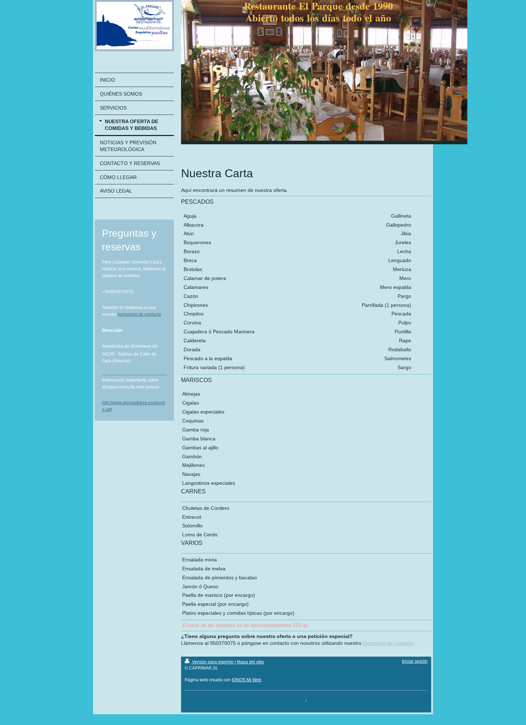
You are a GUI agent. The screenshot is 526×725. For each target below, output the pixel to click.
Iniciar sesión (415, 661)
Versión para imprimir (213, 661)
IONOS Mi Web (246, 679)
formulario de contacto (139, 314)
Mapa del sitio (250, 661)
